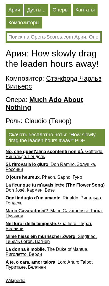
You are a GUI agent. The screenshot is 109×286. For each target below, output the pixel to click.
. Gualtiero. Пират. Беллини (49, 226)
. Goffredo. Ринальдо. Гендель (54, 154)
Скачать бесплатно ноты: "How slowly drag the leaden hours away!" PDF (52, 137)
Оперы (60, 10)
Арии (14, 10)
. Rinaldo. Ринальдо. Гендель (54, 200)
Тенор (60, 121)
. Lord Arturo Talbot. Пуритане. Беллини (50, 265)
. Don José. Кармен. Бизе (56, 187)
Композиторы (23, 22)
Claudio (36, 121)
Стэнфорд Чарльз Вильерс (53, 82)
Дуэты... (36, 10)
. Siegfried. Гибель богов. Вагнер (51, 239)
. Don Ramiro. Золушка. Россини (51, 167)
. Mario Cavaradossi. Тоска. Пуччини (54, 213)
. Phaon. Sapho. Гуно (44, 177)
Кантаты (85, 10)
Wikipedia (15, 280)
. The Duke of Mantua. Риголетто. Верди (47, 252)
